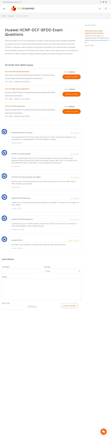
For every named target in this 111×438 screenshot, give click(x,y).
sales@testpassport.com (13, 2)
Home (4, 16)
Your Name (5, 267)
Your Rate (47, 267)
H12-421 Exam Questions (15, 106)
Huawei (11, 16)
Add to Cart (72, 77)
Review (4, 277)
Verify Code (6, 303)
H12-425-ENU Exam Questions (17, 71)
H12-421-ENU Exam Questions (17, 89)
